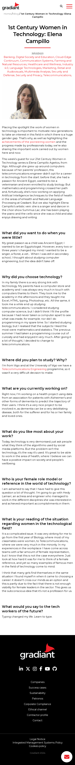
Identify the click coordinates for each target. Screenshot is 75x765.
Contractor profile (37, 715)
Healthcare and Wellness (44, 64)
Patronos (37, 698)
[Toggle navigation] (69, 7)
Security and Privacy (29, 75)
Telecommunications (57, 75)
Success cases (37, 687)
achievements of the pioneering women (28, 141)
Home (7, 13)
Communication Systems (36, 60)
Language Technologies (25, 68)
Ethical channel (37, 709)
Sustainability (38, 693)
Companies (37, 682)
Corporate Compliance (37, 704)
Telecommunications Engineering (24, 369)
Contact (37, 720)
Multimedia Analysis (37, 71)
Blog (16, 13)
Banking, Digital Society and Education (29, 57)
